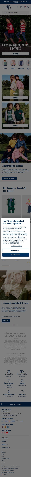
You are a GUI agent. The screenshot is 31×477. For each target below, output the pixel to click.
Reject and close (15, 250)
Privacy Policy (15, 243)
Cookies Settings (16, 246)
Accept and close (15, 255)
